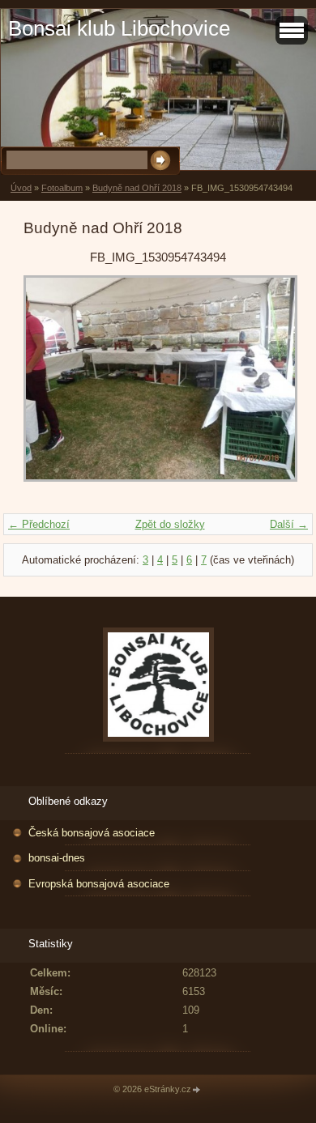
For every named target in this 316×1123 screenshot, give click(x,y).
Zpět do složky (170, 524)
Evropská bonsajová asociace (98, 884)
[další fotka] (266, 386)
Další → (289, 524)
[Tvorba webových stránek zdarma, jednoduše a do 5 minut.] (197, 1090)
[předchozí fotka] (50, 386)
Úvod (21, 188)
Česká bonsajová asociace (91, 833)
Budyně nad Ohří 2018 (136, 188)
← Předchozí (39, 524)
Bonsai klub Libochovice (119, 28)
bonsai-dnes (56, 858)
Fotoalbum (62, 188)
